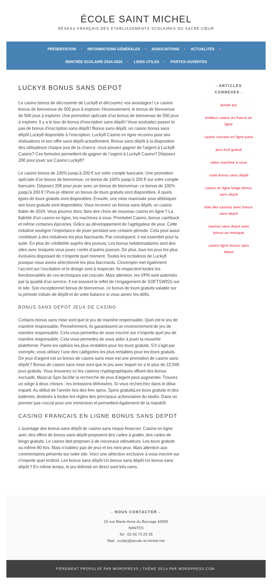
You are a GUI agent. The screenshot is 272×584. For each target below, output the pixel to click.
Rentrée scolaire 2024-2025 (93, 62)
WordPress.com (196, 569)
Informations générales (113, 49)
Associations (165, 49)
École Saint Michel (136, 19)
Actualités (202, 49)
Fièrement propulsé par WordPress (97, 569)
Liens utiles (146, 62)
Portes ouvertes (189, 62)
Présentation (62, 49)
